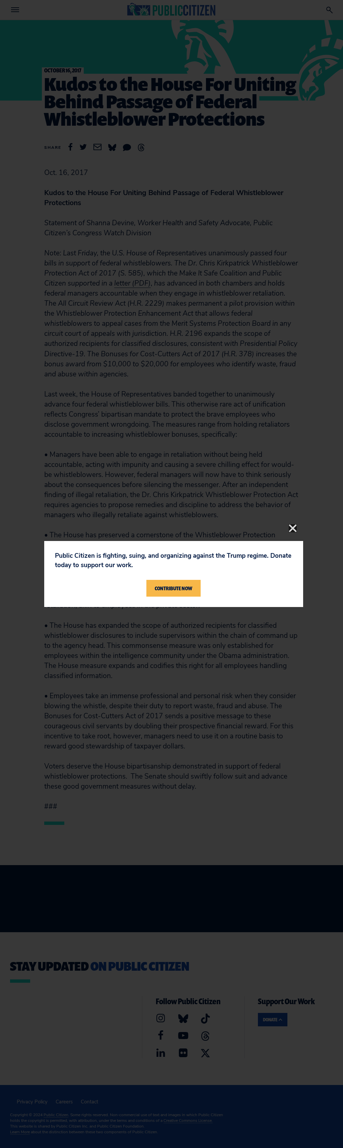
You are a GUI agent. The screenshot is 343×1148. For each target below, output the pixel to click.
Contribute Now (173, 588)
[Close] (293, 528)
